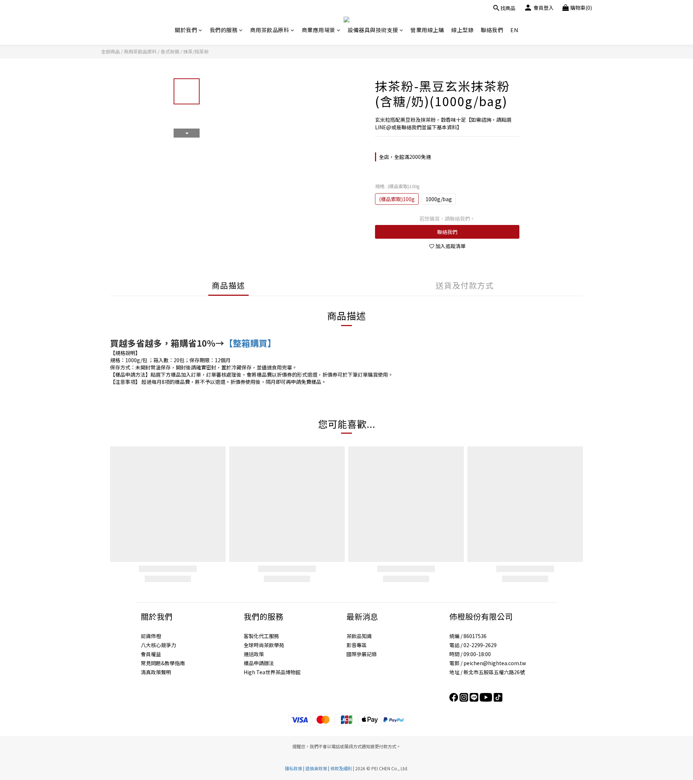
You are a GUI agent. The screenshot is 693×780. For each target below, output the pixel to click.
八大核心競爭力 (158, 645)
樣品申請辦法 (259, 663)
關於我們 (186, 30)
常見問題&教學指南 (163, 663)
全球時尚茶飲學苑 (264, 645)
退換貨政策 (316, 768)
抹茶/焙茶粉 (196, 51)
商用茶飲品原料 (269, 30)
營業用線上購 (427, 30)
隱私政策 (293, 768)
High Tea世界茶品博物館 (272, 672)
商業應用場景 (318, 30)
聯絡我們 (492, 30)
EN (514, 30)
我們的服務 (224, 30)
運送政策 (254, 654)
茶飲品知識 (359, 636)
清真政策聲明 (156, 672)
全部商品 (110, 51)
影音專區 (356, 645)
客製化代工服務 (261, 636)
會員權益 (151, 654)
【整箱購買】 (250, 343)
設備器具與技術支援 (373, 30)
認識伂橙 (151, 636)
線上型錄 (462, 30)
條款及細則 (341, 768)
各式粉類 (170, 51)
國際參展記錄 (361, 654)
